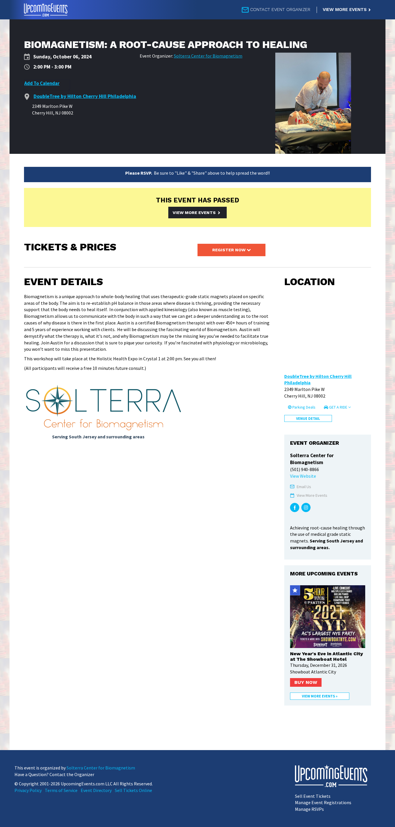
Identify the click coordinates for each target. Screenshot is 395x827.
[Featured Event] (295, 590)
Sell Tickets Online (133, 790)
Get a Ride (338, 407)
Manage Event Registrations (323, 802)
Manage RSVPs (309, 809)
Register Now (229, 250)
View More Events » (319, 696)
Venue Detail (308, 418)
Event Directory (96, 790)
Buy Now (305, 682)
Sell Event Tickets (313, 796)
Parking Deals (303, 407)
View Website (303, 476)
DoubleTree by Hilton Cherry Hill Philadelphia (318, 379)
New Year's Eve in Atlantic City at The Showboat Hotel (326, 656)
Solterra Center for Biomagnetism (208, 56)
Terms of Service (61, 790)
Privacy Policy (28, 790)
